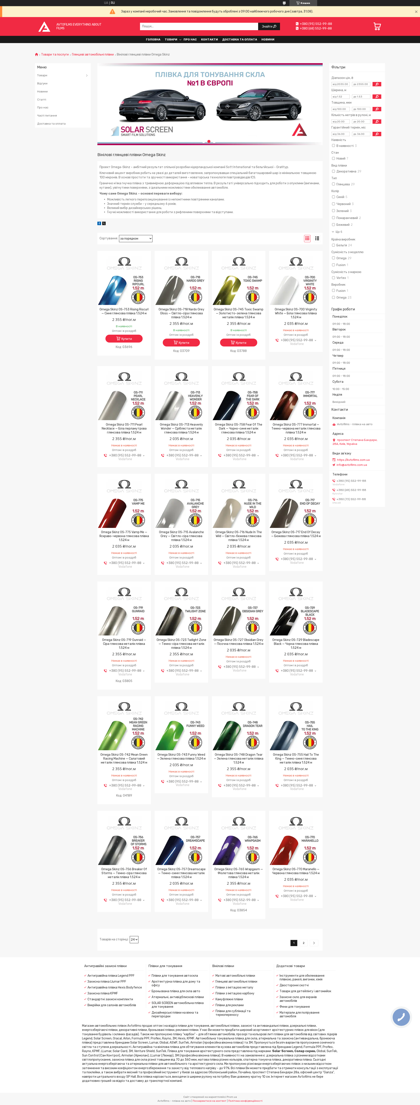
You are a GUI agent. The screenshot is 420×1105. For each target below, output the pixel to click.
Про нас (190, 39)
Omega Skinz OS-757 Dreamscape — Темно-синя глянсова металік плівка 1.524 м (181, 873)
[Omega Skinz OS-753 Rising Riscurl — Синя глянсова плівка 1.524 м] (124, 279)
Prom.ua (232, 1096)
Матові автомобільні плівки (235, 976)
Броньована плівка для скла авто (176, 991)
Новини (267, 39)
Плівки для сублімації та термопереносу (232, 1013)
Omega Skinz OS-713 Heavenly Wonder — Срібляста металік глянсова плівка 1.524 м (181, 428)
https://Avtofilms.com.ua (353, 459)
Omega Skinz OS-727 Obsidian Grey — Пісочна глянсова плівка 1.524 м (238, 642)
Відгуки (42, 83)
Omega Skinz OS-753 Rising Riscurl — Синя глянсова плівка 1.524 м (124, 311)
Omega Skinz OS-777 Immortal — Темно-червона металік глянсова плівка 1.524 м (295, 428)
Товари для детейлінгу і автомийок (305, 991)
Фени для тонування (295, 1007)
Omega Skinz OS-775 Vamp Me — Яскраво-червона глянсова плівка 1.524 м (124, 536)
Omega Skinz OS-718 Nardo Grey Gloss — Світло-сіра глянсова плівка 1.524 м (181, 313)
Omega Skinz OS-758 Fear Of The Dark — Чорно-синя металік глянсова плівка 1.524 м (238, 428)
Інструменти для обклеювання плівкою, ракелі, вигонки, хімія (302, 977)
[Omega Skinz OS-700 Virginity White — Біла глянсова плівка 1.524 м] (296, 279)
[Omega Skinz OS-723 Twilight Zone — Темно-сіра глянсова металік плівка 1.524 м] (181, 609)
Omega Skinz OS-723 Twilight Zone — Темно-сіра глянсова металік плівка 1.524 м (181, 644)
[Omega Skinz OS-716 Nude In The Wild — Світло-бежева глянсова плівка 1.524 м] (239, 501)
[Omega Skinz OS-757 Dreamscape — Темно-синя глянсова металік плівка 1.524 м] (181, 838)
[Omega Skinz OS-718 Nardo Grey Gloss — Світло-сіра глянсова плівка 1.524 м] (181, 279)
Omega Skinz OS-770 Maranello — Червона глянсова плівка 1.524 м (296, 871)
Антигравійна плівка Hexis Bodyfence (115, 987)
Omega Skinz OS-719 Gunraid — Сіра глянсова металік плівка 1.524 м (124, 644)
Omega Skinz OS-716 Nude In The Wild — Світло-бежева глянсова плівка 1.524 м (238, 536)
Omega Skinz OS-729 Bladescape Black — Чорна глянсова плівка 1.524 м (295, 644)
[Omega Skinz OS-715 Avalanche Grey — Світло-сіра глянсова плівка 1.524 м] (181, 501)
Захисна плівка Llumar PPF (107, 981)
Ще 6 (339, 231)
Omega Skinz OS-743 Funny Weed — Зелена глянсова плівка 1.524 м (181, 756)
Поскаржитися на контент (209, 1100)
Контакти (209, 39)
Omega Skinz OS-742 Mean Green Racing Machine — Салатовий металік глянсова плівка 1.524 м (124, 758)
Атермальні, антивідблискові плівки (178, 997)
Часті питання (47, 115)
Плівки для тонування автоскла (175, 976)
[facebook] (99, 224)
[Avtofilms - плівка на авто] (44, 26)
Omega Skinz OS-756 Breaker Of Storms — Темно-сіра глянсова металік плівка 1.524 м (124, 873)
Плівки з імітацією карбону (234, 993)
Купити (126, 339)
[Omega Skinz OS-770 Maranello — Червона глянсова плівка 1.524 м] (296, 838)
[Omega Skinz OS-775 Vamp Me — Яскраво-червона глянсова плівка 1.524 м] (124, 501)
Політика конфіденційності (245, 1100)
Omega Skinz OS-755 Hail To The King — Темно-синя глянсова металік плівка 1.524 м (296, 758)
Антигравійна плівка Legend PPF (111, 976)
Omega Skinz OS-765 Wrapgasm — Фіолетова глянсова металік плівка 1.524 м (238, 873)
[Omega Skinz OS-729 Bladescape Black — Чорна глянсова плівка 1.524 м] (296, 609)
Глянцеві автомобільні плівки (93, 54)
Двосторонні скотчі (294, 985)
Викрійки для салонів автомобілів (112, 1005)
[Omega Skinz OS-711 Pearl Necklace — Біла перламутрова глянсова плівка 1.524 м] (124, 394)
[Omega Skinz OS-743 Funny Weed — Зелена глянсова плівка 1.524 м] (181, 724)
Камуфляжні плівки (229, 999)
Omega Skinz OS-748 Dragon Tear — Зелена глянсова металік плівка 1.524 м (238, 758)
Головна (153, 39)
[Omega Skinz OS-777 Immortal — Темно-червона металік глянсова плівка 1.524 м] (296, 394)
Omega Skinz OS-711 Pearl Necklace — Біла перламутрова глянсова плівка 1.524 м (124, 428)
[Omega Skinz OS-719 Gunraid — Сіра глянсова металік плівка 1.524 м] (124, 609)
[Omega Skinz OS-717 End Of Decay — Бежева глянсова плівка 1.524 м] (296, 501)
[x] (104, 224)
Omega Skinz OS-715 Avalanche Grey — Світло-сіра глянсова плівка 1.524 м (181, 536)
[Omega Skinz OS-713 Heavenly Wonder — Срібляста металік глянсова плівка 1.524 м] (181, 394)
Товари (171, 39)
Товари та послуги (55, 54)
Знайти (267, 26)
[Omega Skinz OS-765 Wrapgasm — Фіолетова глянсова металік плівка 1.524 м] (239, 838)
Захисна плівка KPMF (103, 993)
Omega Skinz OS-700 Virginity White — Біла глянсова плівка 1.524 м (296, 313)
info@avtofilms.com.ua (352, 464)
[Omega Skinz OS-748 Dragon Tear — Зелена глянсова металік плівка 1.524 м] (239, 724)
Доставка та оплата (239, 39)
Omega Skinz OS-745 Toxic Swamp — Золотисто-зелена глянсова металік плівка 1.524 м (238, 313)
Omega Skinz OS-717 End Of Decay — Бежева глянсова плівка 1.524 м (296, 534)
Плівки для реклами (229, 1005)
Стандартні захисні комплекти (110, 999)
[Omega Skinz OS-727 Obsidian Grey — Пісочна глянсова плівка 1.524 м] (239, 609)
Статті (41, 99)
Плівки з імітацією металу (234, 987)
